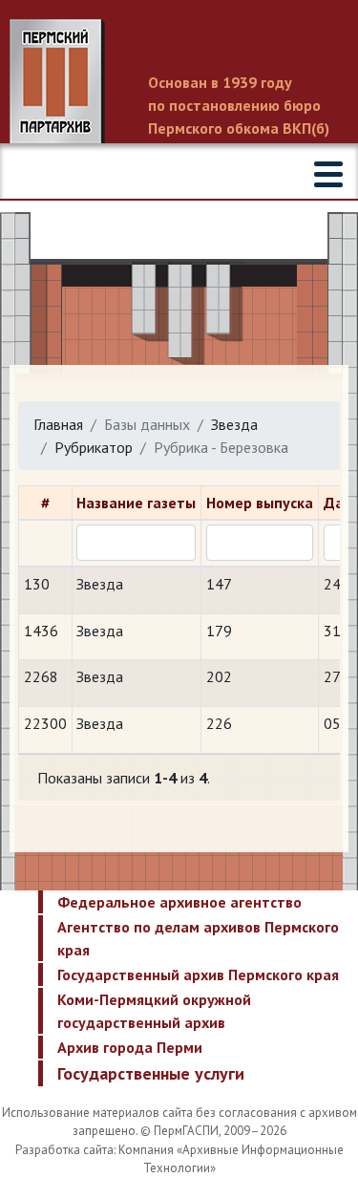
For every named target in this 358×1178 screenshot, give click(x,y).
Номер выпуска (259, 502)
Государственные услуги (150, 1073)
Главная (58, 424)
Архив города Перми (129, 1047)
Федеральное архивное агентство (179, 901)
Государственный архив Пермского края (198, 974)
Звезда (234, 424)
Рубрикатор (93, 447)
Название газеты (136, 502)
